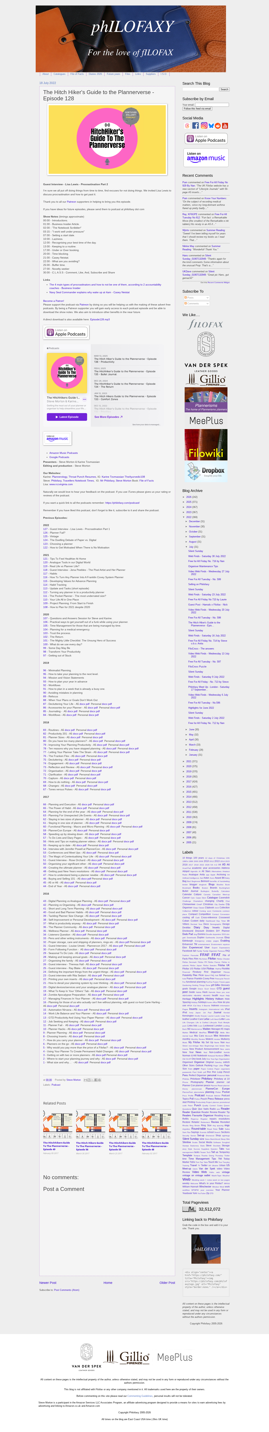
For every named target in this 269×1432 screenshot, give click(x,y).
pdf (87, 704)
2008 (189, 827)
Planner (210, 1082)
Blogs (212, 884)
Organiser (199, 1062)
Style (190, 1149)
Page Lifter (218, 1066)
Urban (222, 1165)
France (190, 978)
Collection (225, 908)
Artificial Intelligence (190, 878)
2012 (189, 807)
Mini (216, 1035)
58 (44, 834)
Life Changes (188, 1022)
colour (195, 911)
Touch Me (213, 1162)
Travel (193, 1165)
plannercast (197, 1089)
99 (44, 648)
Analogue (193, 875)
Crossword (224, 917)
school (210, 1132)
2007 (189, 832)
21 (44, 983)
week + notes (206, 1180)
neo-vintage (194, 1046)
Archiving (221, 875)
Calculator (225, 891)
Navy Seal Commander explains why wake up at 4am (80, 292)
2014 (189, 796)
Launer (211, 1016)
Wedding (195, 1180)
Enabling (225, 940)
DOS (224, 934)
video (219, 1169)
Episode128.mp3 (100, 319)
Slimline (186, 1142)
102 (45, 637)
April (192, 739)
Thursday (219, 1156)
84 (44, 715)
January (193, 754)
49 (44, 867)
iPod (184, 1012)
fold (216, 975)
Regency (194, 1119)
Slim (228, 1139)
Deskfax (186, 927)
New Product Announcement (204, 1049)
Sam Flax (186, 1132)
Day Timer (221, 921)
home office (212, 1002)
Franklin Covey (201, 978)
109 (45, 603)
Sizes (207, 1139)
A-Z (215, 865)
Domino (202, 934)
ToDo (192, 1162)
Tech (209, 1152)
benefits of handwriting (220, 881)
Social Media (205, 1142)
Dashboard (210, 921)
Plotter (218, 1092)
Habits (198, 992)
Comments (193, 303)
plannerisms (199, 1092)
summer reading (215, 230)
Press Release (215, 1098)
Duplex (200, 937)
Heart (222, 996)
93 (44, 681)
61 (44, 823)
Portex (197, 1099)
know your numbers (215, 198)
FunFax (209, 982)
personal (211, 1075)
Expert (214, 948)
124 (45, 540)
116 (45, 577)
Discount (199, 931)
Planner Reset (217, 1086)
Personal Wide (223, 1075)
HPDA (189, 1006)
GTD (219, 988)
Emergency (199, 941)
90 (44, 692)
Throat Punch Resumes (82, 476)
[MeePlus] (206, 427)
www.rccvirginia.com (61, 484)
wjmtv (185, 230)
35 (44, 931)
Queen (227, 1106)
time (184, 1159)
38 (44, 919)
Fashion (185, 955)
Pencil (226, 1072)
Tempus (197, 1156)
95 (44, 674)
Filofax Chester (223, 959)
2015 (189, 791)
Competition (205, 914)
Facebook (187, 951)
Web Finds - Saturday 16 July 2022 (207, 635)
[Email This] (85, 1080)
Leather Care (196, 1019)
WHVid (227, 1183)
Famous (221, 951)
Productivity (201, 1102)
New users (225, 1049)
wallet (207, 1175)
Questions (186, 1109)
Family (199, 951)
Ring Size (206, 1125)
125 (45, 536)
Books (196, 887)
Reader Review (209, 1112)
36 (44, 927)
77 (44, 752)
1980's (185, 861)
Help (228, 996)
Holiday (194, 1002)
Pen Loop (217, 1072)
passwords (186, 1072)
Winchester (205, 1186)
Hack (205, 992)
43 (44, 901)
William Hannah (190, 1187)
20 (44, 987)
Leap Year (225, 1016)
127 (45, 529)
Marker (185, 1033)
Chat (228, 901)
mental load (187, 1036)
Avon (212, 878)
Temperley (224, 1152)
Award (218, 878)
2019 (189, 771)
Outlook (199, 1065)
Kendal (227, 1013)
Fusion (216, 982)
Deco (206, 924)
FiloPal (218, 969)
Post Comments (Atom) (66, 1290)
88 (44, 700)
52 (44, 856)
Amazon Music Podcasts (63, 453)
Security (185, 1136)
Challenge (186, 901)
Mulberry (225, 1039)
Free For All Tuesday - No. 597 (204, 661)
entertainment (204, 944)
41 (44, 908)
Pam (184, 182)
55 (44, 845)
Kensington (188, 1016)
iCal (194, 1006)
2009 (189, 822)
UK (209, 1165)
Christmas (208, 904)
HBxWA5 (206, 996)
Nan (223, 1042)
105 (45, 625)
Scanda (203, 1132)
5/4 (211, 865)
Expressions (224, 948)
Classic (201, 908)
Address (225, 868)
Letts (227, 1019)
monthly (186, 1039)
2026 (189, 497)
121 (45, 558)
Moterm (209, 1039)
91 (44, 689)
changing (209, 901)
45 (44, 882)
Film (196, 959)
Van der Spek (207, 1168)
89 (44, 696)
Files (127, 74)
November (195, 526)
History (210, 998)
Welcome (194, 1183)
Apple (212, 875)
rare (218, 1109)
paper (196, 1068)
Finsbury (197, 972)
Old (183, 1059)
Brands (213, 888)
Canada (207, 894)
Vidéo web (214, 1172)
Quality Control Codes (212, 1106)
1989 (191, 861)
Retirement (205, 1122)
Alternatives (216, 871)
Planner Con (188, 1085)
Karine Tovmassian (113, 476)
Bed (189, 881)
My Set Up (207, 1042)
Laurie (217, 1016)
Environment (216, 944)
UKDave (186, 271)
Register (204, 1119)
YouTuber (201, 1193)
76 (44, 756)
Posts (190, 297)
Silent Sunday (195, 551)
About (45, 74)
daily (202, 921)
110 (45, 599)
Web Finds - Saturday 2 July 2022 (206, 718)
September (195, 536)
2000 (196, 861)
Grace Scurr (203, 989)
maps (227, 1029)
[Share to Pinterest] (99, 1080)
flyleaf (207, 975)
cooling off (188, 917)
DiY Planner (223, 931)
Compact (192, 914)
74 (44, 763)
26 (44, 964)
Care (193, 898)
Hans (185, 255)
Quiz (194, 1108)
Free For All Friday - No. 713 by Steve (208, 681)
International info (216, 1009)
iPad (227, 1009)
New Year (188, 1052)
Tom (197, 1162)
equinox (226, 944)
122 (45, 547)
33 (44, 938)
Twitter (204, 1165)
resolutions (224, 1119)
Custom (194, 921)
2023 (189, 512)
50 (44, 864)
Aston (206, 878)
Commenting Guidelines (140, 1396)
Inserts (193, 1008)
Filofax (212, 958)
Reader (225, 1108)
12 (44, 1021)
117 (45, 573)
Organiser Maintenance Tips (203, 566)
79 (44, 745)
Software (217, 1142)
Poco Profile (187, 1096)
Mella (222, 1033)
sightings (226, 1136)
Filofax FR (202, 962)
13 (44, 1017)
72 (44, 771)
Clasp (195, 908)
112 (45, 592)
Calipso (197, 894)
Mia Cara (199, 1036)
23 (44, 975)
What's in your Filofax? (211, 1183)
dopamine (217, 934)
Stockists (217, 1146)
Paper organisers (222, 1069)
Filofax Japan (196, 965)
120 (45, 562)
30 (44, 949)
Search (217, 1132)
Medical (193, 1032)
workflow (186, 1190)
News (198, 1052)
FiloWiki (226, 969)
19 (44, 991)
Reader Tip (224, 1112)
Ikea (199, 1006)
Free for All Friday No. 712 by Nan (206, 723)
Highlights (198, 998)
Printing (191, 1102)
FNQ (212, 975)
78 (44, 748)
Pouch (204, 1099)
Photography (197, 1082)
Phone (185, 1082)
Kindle (197, 1016)
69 (44, 782)
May (191, 734)
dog (195, 934)
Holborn (219, 998)
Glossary (225, 985)
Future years (113, 74)
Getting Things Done (201, 985)
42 (44, 905)
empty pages (212, 941)
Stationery (194, 1146)
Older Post (167, 1283)
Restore (186, 1122)
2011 (189, 812)
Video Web (199, 1171)
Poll (192, 1098)
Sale (221, 1128)
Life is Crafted (202, 1022)
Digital (226, 927)
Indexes (215, 1005)
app (207, 875)
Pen (209, 1072)
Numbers (219, 1056)
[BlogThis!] (89, 1080)
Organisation (224, 1059)
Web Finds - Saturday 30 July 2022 (207, 556)
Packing (208, 1065)
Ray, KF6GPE (189, 214)
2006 (189, 837)
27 (44, 960)
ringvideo (186, 1129)
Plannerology (59, 476)
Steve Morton (123, 480)
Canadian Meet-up (221, 894)
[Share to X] (92, 1080)
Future (222, 982)
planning (209, 1092)
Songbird (226, 1142)
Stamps (185, 1146)
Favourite (195, 955)
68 (44, 785)
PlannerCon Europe (218, 1088)
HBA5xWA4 (187, 996)
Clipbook (209, 908)
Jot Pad (207, 1013)
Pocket (226, 1092)
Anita (202, 875)
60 (44, 826)
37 (44, 923)
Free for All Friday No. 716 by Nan (206, 561)
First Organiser (212, 972)
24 (44, 971)
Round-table (198, 1128)
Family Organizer (210, 951)
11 (44, 1025)
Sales (227, 1129)
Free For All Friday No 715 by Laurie (207, 599)
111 (45, 596)
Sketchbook (215, 1139)
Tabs (221, 1148)
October (193, 531)
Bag (184, 881)
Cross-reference (209, 917)
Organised (187, 1062)
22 (44, 979)
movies (217, 1039)
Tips (214, 1158)
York (195, 1193)
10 (44, 1029)
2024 (189, 507)
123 (45, 544)
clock (217, 908)
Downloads (191, 938)
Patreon (71, 201)
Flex (195, 975)
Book (227, 885)
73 (44, 767)
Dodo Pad (187, 934)
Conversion (225, 914)
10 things (187, 858)
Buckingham (224, 888)
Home (108, 1283)
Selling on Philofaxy (198, 584)
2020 (189, 766)
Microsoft (208, 1036)
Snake (195, 1142)
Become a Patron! (53, 301)
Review (215, 1122)
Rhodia (185, 1126)
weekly (185, 1183)
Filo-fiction (203, 959)
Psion (190, 1106)
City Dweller (219, 904)
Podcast (56, 1084)
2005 (189, 842)
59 (44, 830)
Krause (204, 1016)
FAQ (227, 951)
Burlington (205, 891)
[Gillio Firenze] (206, 385)
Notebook (202, 1055)
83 (44, 730)
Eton (184, 947)
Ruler (215, 1129)
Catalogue (212, 897)
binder (185, 885)
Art (228, 875)
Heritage (186, 999)
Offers (227, 1055)
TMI (220, 1159)
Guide (192, 992)
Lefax (207, 1019)
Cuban (185, 921)
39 (44, 916)
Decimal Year (196, 924)
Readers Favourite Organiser (197, 1115)
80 (44, 741)
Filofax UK (224, 965)
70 (44, 778)
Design (226, 924)
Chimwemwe (188, 904)
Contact (215, 914)
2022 (189, 517)
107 (45, 618)
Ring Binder (195, 1126)
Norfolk (227, 1052)
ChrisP (199, 904)
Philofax (185, 1079)
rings (227, 1125)
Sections (225, 1132)
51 (44, 860)
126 (45, 532)
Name (216, 1042)
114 (45, 584)
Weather (226, 1176)
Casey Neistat (121, 292)
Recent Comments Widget (219, 282)
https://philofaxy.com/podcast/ (122, 502)
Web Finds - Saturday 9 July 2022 (206, 676)
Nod (205, 1052)
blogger (193, 884)
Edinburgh (187, 941)
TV (199, 1165)
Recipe (227, 1116)
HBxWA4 (197, 996)
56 (44, 841)
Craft (197, 918)
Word (222, 1187)
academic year (199, 868)
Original (210, 1062)
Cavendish (224, 898)
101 (45, 640)
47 (44, 875)
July (191, 546)
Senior (193, 1136)
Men (228, 1033)
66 (44, 804)
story (184, 1149)
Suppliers (151, 74)
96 (44, 670)
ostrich (226, 1062)
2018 (189, 776)
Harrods (212, 992)
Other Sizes (188, 1065)
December (195, 521)
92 (44, 685)
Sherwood (210, 1136)
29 (44, 953)
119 (45, 566)
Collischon (186, 911)
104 (45, 629)
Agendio (194, 871)
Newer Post (47, 1283)
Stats (202, 1146)
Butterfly (215, 891)
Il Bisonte (206, 1006)
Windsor (215, 1187)
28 (44, 957)
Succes (197, 1149)
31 (44, 945)
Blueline (220, 885)
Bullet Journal (190, 891)
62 (44, 819)
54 (44, 849)
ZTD (211, 1193)
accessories (214, 868)
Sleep (223, 1139)
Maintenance (196, 1029)
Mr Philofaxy (107, 480)
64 (44, 811)
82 (44, 733)
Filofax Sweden (210, 965)
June (192, 729)
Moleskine (224, 1036)
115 (45, 581)
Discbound (187, 931)
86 (44, 707)
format (222, 975)
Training (185, 1165)
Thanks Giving (207, 1156)
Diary (197, 927)
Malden (206, 1029)
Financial (186, 972)
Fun (184, 982)
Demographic (215, 924)
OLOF (188, 1059)
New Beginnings (207, 1046)
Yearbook (187, 1193)
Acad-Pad (186, 868)
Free (212, 978)
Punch (197, 1105)
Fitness (227, 972)
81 (44, 737)
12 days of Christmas (215, 858)
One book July (199, 1059)
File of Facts (77, 74)
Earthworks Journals (214, 938)
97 (44, 655)
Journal (217, 1012)
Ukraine (215, 1165)
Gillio (217, 985)
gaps (227, 982)
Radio (213, 1109)
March (192, 744)
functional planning (195, 982)
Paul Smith (197, 1072)
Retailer (195, 1122)
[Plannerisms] (206, 411)
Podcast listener (213, 1096)
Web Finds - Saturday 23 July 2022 (207, 594)
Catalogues (60, 74)
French (227, 979)
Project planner (212, 1102)
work (227, 1187)
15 (44, 1009)
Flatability (187, 975)
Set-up (200, 1135)
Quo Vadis (203, 1109)
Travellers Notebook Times (78, 480)
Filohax (210, 968)
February (194, 749)
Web (186, 1179)
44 (44, 886)
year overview (207, 1190)
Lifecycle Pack (216, 1022)
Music (184, 1042)
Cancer (186, 898)
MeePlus (202, 1033)
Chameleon (198, 901)
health (215, 995)
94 (44, 677)
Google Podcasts (59, 457)
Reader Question (191, 1112)
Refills (185, 1119)
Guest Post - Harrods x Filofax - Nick (208, 604)
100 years (198, 858)
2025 (189, 502)
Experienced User (199, 947)
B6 (223, 878)
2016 (189, 786)
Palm (190, 1069)
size (202, 1139)
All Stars (206, 871)
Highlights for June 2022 (201, 707)
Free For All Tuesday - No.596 (204, 702)
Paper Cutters (207, 1069)
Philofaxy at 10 (222, 1079)
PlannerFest (187, 1092)
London (218, 1026)
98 (44, 651)
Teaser (203, 1152)
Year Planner (222, 1190)
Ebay (227, 937)
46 (45, 878)
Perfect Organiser (197, 1075)
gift (212, 985)
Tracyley (226, 1162)
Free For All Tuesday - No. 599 (204, 579)
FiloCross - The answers (201, 648)
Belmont (205, 881)
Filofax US (187, 969)
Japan (198, 1013)
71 (44, 774)
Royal (209, 1129)
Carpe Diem (201, 898)
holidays (202, 1002)
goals (185, 989)
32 (44, 942)
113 (45, 588)
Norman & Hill (189, 1055)
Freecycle (219, 979)
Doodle (209, 934)
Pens (185, 1075)
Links (138, 74)
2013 (189, 802)
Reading (218, 1115)
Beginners (196, 881)
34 (44, 934)
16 (44, 1002)
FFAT (216, 955)
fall (194, 951)
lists (195, 1026)
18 (44, 994)
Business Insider (71, 288)
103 (45, 633)
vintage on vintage (192, 1175)
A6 (228, 864)
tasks (196, 1152)
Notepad (211, 1056)
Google (193, 989)
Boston (205, 888)
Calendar (187, 894)
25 (44, 968)
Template (187, 1155)
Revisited (225, 1122)
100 (45, 644)
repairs (213, 1119)
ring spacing (218, 1126)
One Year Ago (212, 1059)
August (193, 541)
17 (44, 998)
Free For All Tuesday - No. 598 (204, 617)
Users (195, 1169)
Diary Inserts (212, 927)
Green (212, 989)
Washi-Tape (216, 1176)
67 (44, 789)
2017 (189, 781)
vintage (226, 1172)
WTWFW (195, 1190)
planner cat (223, 1082)
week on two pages (221, 1180)
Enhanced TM (189, 944)
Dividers (210, 931)
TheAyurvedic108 (135, 476)
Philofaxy (56, 480)
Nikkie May (188, 246)
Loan (200, 1026)
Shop (218, 1135)
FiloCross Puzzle (197, 666)
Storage (226, 1145)
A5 (223, 864)
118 (45, 570)
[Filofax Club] (206, 330)
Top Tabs (204, 1162)
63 (44, 815)
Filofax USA (200, 969)
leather (185, 1019)
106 (45, 622)
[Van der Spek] (206, 371)
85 (44, 711)
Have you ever (223, 992)
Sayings (195, 1132)
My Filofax (194, 1042)
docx (82, 704)
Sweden (214, 1149)
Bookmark (186, 888)
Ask (201, 878)
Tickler (227, 1156)
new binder (220, 1046)
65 (44, 808)
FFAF (205, 955)
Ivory (191, 1013)
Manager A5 (217, 1029)
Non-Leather (215, 1052)
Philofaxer (195, 1079)
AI (200, 871)
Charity (220, 901)
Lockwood (208, 1026)
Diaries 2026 (95, 74)
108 (45, 607)
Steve (209, 1145)
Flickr (201, 975)
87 (44, 704)
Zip (207, 1193)
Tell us (214, 1152)
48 (44, 871)
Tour (220, 1162)
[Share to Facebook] (96, 1080)
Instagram (203, 1009)
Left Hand (214, 1019)
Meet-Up (213, 1032)
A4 (219, 865)
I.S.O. (164, 74)
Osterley (218, 1062)
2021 (189, 761)
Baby (227, 878)
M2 (188, 1029)
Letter (222, 1019)
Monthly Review (198, 1039)
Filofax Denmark (189, 962)
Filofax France (214, 962)
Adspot (185, 871)
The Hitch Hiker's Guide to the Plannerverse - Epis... (204, 624)
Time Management (199, 1158)
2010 (189, 817)
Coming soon (205, 911)
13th (228, 858)
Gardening (186, 985)
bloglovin (203, 885)
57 (44, 837)
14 (44, 1013)
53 (44, 852)
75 (44, 759)
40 (44, 912)
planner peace (203, 1085)
